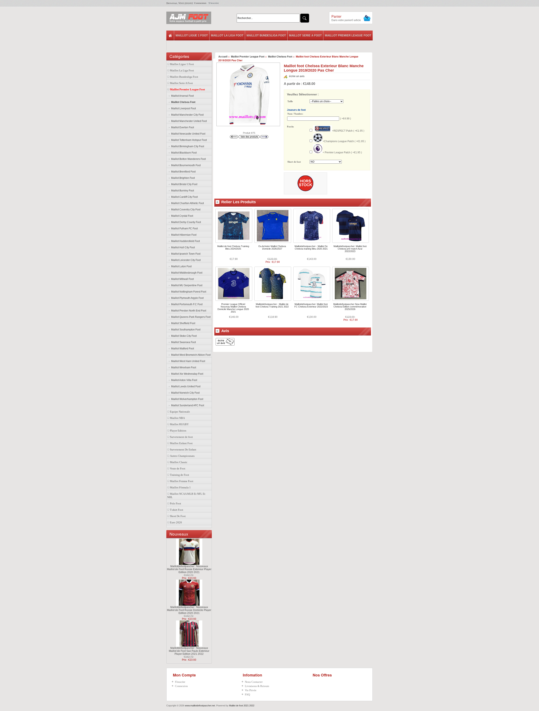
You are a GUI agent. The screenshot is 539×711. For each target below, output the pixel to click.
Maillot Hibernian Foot (183, 234)
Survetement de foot (181, 436)
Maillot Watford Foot (182, 348)
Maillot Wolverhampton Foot (186, 399)
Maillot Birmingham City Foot (187, 146)
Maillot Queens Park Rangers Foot (190, 316)
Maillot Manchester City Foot (187, 114)
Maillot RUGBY (179, 424)
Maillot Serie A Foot (305, 35)
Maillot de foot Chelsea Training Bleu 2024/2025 (233, 247)
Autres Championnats (182, 455)
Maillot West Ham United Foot (187, 361)
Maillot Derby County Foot (185, 222)
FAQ (247, 694)
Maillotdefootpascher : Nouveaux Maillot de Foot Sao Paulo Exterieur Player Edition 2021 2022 (189, 651)
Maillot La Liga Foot (227, 35)
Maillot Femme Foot (181, 481)
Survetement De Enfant (183, 449)
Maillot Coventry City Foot (185, 209)
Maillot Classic (178, 462)
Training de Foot (179, 474)
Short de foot (294, 162)
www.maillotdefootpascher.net (200, 705)
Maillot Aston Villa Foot (183, 380)
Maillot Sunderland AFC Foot (187, 405)
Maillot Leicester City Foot (185, 260)
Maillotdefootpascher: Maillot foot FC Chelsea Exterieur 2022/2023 (311, 305)
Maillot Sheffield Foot (182, 323)
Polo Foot (175, 503)
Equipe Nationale (180, 411)
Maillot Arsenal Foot (182, 95)
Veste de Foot (177, 468)
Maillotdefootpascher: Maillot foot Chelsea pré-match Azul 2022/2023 (350, 249)
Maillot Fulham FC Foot (184, 228)
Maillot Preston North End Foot (188, 310)
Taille (290, 101)
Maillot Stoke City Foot (183, 335)
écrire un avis (296, 76)
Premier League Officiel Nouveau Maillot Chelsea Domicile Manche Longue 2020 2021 (233, 308)
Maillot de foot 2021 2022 (241, 705)
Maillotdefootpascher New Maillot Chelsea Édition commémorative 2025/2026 (350, 306)
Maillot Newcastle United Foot (187, 133)
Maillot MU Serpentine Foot (186, 285)
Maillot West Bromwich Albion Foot (190, 354)
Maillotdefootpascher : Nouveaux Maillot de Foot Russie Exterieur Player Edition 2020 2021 (189, 569)
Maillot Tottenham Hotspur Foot (188, 140)
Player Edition (178, 430)
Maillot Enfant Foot (181, 443)
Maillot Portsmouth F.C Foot (186, 304)
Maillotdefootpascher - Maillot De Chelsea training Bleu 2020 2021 (311, 247)
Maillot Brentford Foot (183, 171)
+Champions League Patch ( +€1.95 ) (344, 141)
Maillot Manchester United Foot (188, 121)
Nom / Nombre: (295, 113)
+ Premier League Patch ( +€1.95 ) (342, 152)
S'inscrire (213, 3)
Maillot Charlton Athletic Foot (187, 203)
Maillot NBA (177, 418)
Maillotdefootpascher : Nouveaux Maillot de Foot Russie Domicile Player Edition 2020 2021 (189, 610)
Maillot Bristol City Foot (183, 184)
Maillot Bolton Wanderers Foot (188, 159)
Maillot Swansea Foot (183, 342)
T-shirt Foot (176, 509)
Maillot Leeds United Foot (185, 386)
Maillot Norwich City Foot (185, 392)
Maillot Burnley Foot (182, 190)
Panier (336, 16)
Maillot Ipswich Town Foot (185, 253)
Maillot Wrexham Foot (183, 367)
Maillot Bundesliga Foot (266, 35)
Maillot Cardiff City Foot (184, 196)
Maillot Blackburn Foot (183, 152)
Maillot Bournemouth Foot (185, 165)
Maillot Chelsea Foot (280, 56)
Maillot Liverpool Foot (183, 108)
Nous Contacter (254, 681)
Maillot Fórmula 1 (180, 487)
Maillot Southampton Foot (185, 329)
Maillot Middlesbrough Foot (186, 272)
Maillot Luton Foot (181, 266)
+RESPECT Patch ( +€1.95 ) (348, 130)
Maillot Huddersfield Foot (185, 241)
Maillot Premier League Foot (348, 35)
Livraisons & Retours (257, 686)
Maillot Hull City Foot (182, 247)
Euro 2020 (176, 522)
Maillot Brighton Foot (182, 177)
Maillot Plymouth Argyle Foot (187, 298)
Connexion (200, 3)
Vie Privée (250, 690)
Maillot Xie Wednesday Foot (186, 373)
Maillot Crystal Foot (181, 215)
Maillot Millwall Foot (182, 279)
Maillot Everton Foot (182, 127)
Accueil (222, 56)
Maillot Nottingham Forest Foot (188, 291)
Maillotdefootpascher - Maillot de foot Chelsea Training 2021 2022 (272, 305)
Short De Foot (178, 516)
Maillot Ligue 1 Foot (192, 35)
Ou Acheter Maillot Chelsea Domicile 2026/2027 (272, 247)
